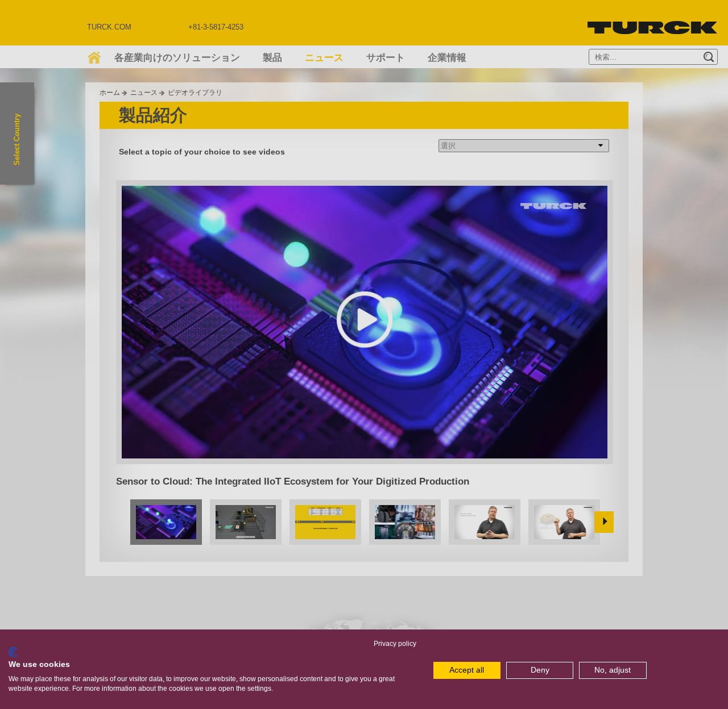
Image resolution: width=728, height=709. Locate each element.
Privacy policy (395, 644)
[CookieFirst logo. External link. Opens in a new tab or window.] (13, 652)
